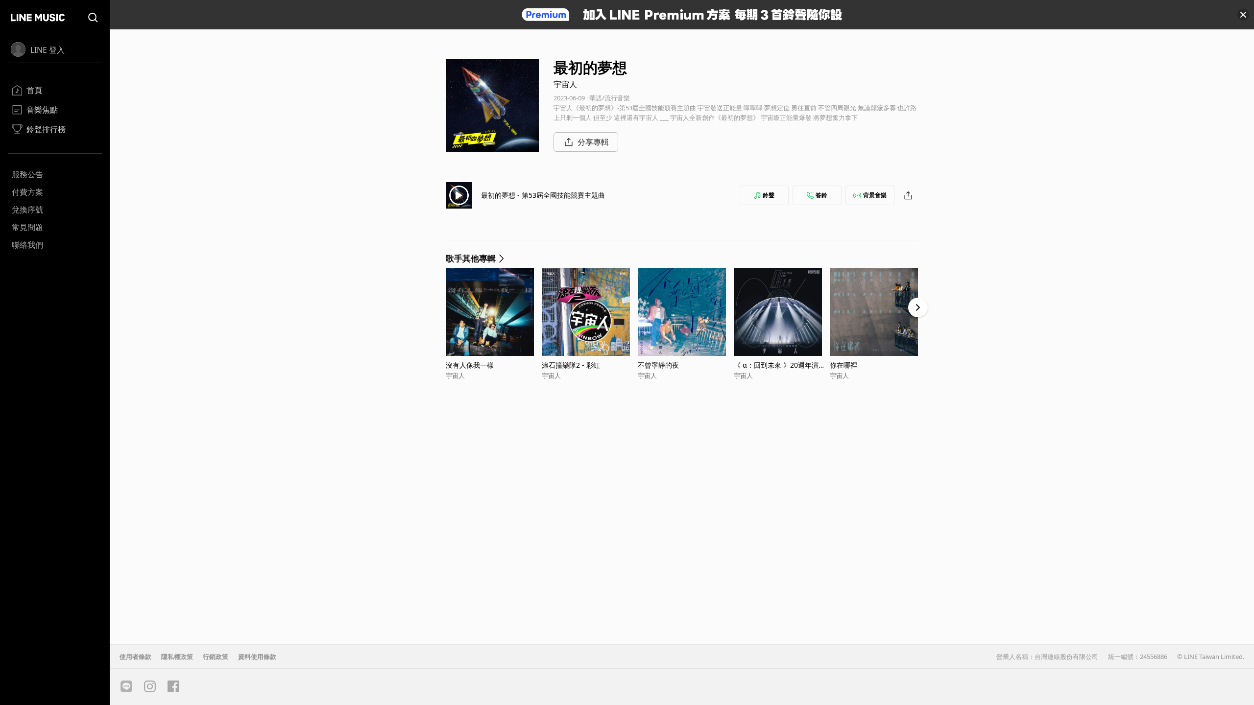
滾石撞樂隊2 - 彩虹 (571, 365)
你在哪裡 (843, 365)
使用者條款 (135, 656)
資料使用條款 (257, 656)
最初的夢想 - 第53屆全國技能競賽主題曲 (543, 195)
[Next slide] (918, 307)
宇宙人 (565, 84)
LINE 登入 (47, 50)
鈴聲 (768, 195)
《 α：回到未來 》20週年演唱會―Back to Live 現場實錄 (779, 365)
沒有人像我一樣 (470, 365)
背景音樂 (875, 195)
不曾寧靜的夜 (658, 365)
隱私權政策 (177, 656)
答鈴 (821, 195)
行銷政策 (215, 656)
